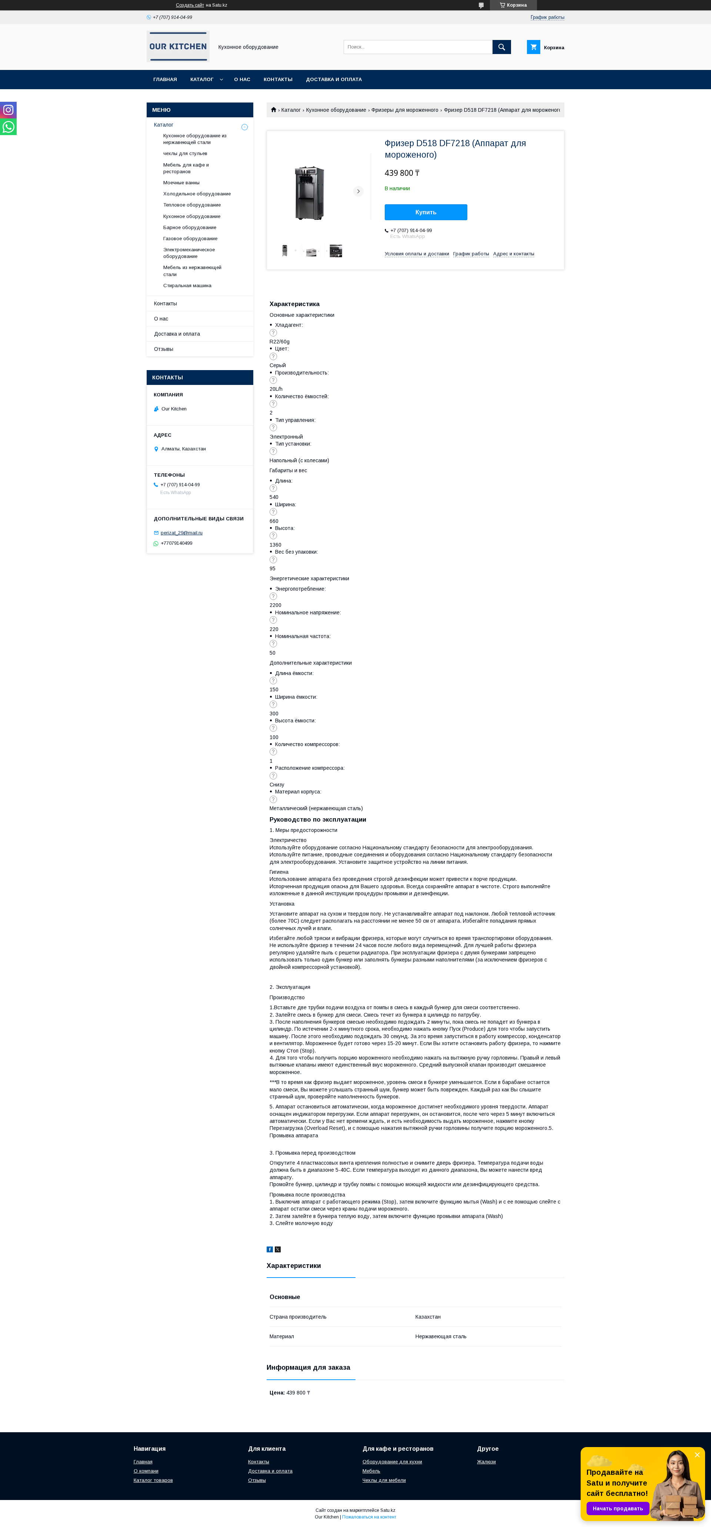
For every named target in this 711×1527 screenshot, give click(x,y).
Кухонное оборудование (336, 110)
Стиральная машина (187, 285)
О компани (146, 1471)
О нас (242, 79)
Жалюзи (486, 1461)
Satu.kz (387, 1510)
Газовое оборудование (190, 238)
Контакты (278, 79)
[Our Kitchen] (178, 60)
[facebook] (270, 1251)
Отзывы (163, 349)
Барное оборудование (189, 227)
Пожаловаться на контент (369, 1517)
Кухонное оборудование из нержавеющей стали (195, 139)
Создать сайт (190, 5)
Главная (165, 79)
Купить (426, 212)
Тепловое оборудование (192, 205)
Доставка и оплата (334, 79)
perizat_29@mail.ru (182, 533)
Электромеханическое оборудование (189, 253)
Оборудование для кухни (392, 1461)
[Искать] (502, 47)
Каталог (201, 79)
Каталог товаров (153, 1480)
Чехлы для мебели (384, 1480)
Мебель (371, 1471)
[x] (278, 1251)
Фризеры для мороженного (404, 110)
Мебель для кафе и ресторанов (186, 168)
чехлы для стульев (185, 153)
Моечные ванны (181, 182)
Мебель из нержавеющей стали (192, 271)
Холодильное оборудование (197, 194)
